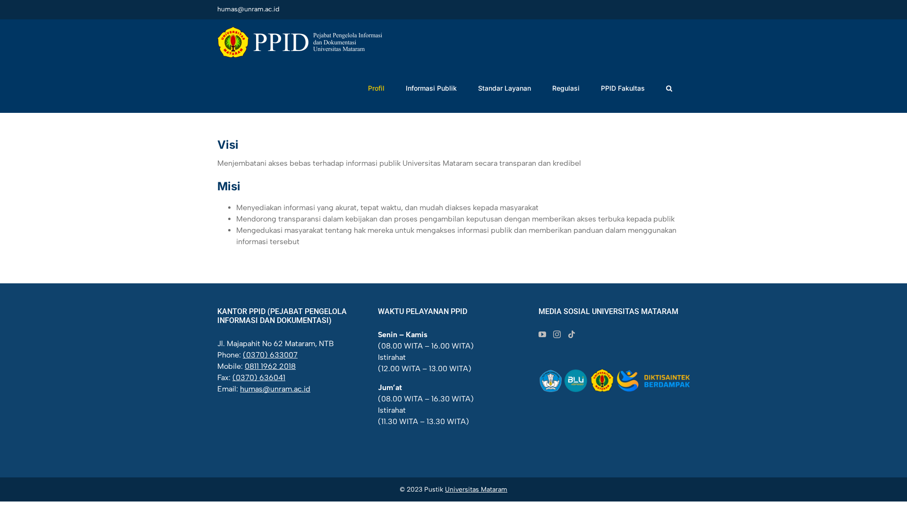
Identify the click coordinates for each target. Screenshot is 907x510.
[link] (299, 42)
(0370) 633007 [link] (270, 354)
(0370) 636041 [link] (258, 377)
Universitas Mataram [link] (476, 489)
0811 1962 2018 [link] (270, 366)
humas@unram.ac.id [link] (248, 9)
